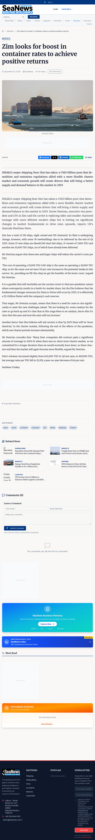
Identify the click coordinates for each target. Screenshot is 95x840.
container (24, 428)
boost (14, 428)
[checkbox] (76, 800)
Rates (52, 428)
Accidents (30, 788)
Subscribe (84, 830)
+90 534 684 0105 (12, 816)
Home (55, 9)
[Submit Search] (23, 17)
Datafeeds (66, 9)
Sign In (50, 2)
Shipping (62, 428)
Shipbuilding (31, 780)
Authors (37, 21)
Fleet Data (87, 21)
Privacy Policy (87, 837)
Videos (28, 21)
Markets (29, 792)
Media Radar (9, 21)
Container (35, 428)
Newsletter (34, 17)
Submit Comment (17, 528)
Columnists (30, 796)
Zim (44, 428)
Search (89, 24)
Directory (76, 21)
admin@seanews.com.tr (12, 820)
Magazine (46, 21)
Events (67, 21)
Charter (73, 428)
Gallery (20, 21)
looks (5, 428)
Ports (28, 784)
